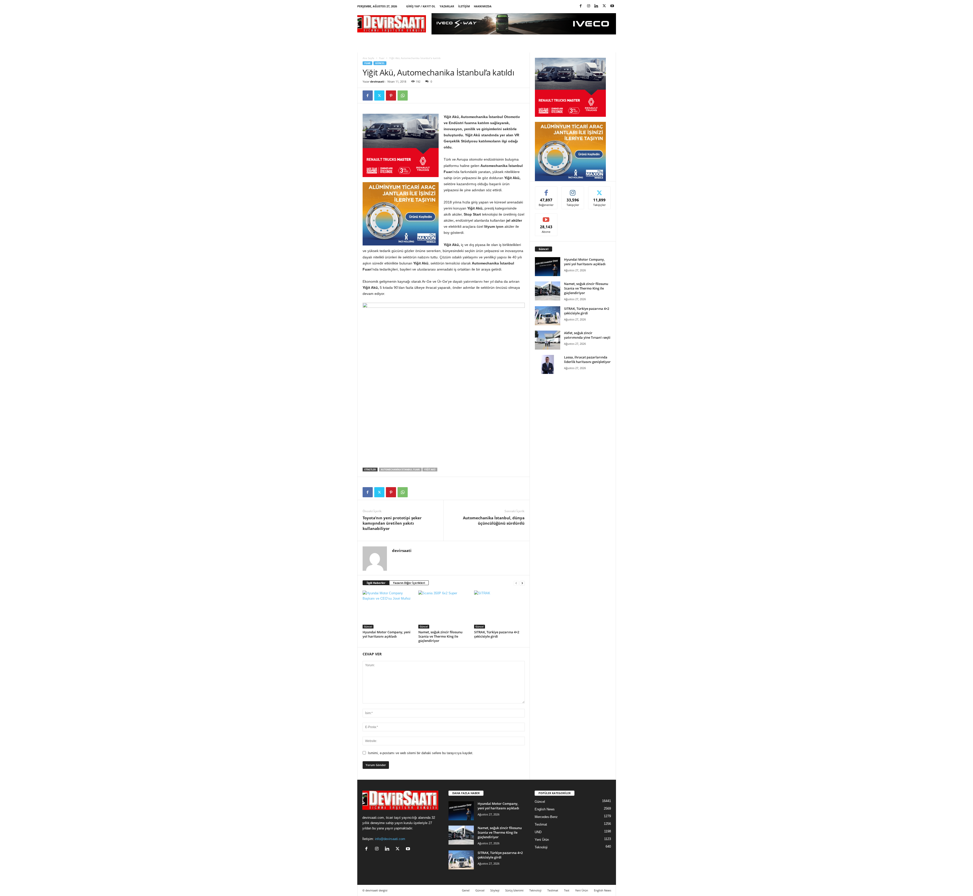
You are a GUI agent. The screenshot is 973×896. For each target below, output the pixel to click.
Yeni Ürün (542, 840)
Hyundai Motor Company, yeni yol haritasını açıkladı (386, 634)
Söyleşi (494, 890)
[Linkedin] (596, 6)
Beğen (546, 190)
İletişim (464, 6)
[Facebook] (581, 6)
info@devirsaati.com (390, 839)
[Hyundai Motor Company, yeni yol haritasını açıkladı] (388, 609)
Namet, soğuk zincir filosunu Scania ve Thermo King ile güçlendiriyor (440, 636)
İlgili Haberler (376, 583)
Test (566, 890)
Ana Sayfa (368, 58)
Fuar (381, 58)
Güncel (380, 63)
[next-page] (522, 583)
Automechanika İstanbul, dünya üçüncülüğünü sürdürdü (494, 520)
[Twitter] (604, 6)
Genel (466, 890)
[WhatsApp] (403, 95)
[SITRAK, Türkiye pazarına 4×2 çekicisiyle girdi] (499, 609)
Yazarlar (447, 6)
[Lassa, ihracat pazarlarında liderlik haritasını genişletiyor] (547, 364)
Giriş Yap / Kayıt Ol (420, 6)
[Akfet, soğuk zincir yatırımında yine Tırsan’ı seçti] (547, 340)
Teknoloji (541, 847)
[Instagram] (589, 6)
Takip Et (573, 190)
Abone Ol (546, 217)
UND (538, 832)
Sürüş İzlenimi (514, 890)
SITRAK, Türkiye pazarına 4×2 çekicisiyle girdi (496, 634)
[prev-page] (516, 583)
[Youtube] (612, 6)
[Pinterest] (391, 95)
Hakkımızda (483, 6)
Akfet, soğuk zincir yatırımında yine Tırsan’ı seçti (587, 335)
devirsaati (377, 81)
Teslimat (541, 824)
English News (545, 809)
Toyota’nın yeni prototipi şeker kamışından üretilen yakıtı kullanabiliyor (392, 523)
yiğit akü (430, 469)
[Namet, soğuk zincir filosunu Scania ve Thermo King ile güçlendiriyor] (443, 609)
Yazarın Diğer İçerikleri (409, 583)
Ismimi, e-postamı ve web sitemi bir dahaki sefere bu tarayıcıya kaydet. (420, 753)
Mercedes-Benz (546, 817)
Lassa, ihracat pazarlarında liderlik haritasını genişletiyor (587, 359)
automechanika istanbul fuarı (400, 469)
